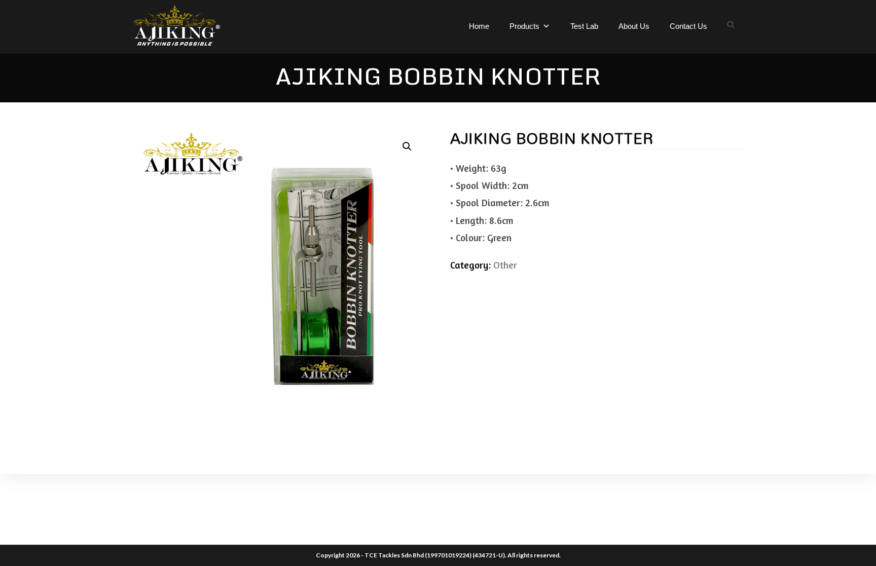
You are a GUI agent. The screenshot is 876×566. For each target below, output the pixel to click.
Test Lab (584, 26)
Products (524, 26)
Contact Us (688, 26)
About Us (633, 26)
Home (479, 26)
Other (505, 265)
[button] (407, 146)
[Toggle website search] (731, 25)
